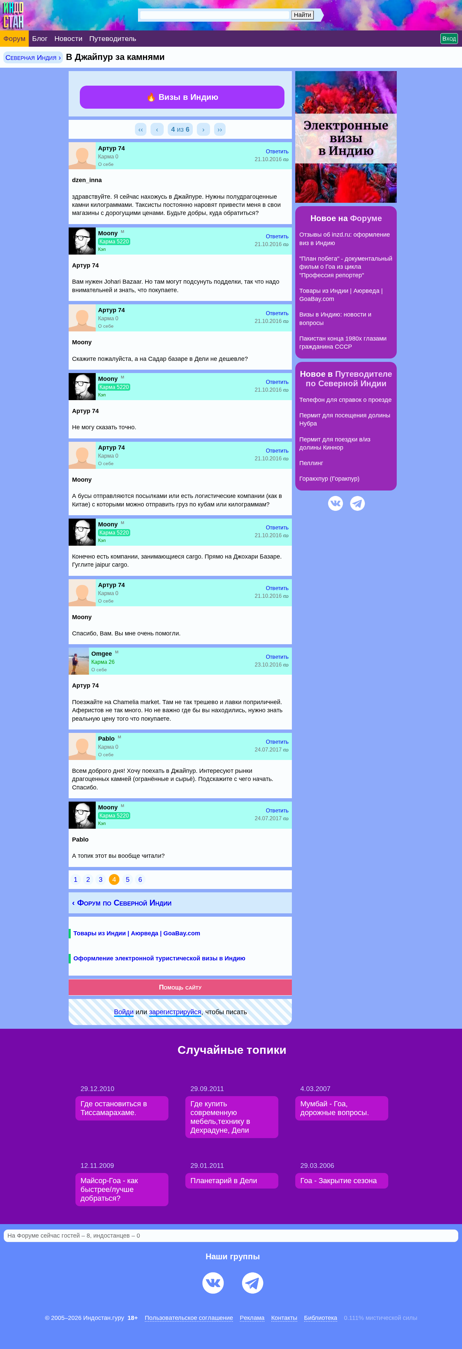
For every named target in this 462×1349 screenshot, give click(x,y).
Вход (449, 38)
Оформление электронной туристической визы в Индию (159, 958)
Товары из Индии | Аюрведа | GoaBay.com (136, 933)
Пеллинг (311, 463)
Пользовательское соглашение (189, 1317)
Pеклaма (252, 1317)
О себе (106, 164)
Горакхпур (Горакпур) (329, 478)
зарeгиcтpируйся (175, 1012)
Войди (124, 1012)
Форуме (366, 218)
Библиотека (320, 1317)
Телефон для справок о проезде (345, 399)
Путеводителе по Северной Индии (349, 378)
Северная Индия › (33, 57)
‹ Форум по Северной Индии (121, 902)
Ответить (277, 151)
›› (219, 129)
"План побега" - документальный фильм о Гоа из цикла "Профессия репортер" (345, 267)
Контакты (284, 1317)
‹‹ (140, 129)
